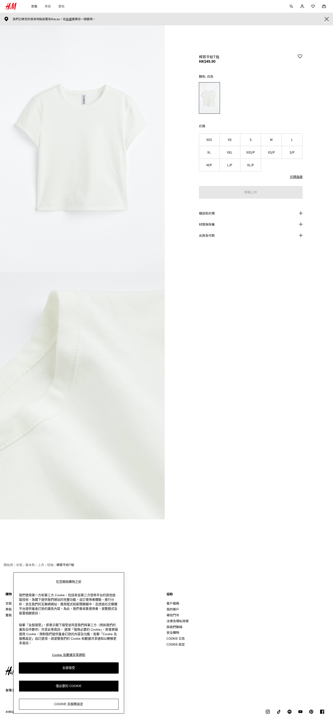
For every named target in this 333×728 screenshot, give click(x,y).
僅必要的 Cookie (69, 686)
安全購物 (172, 632)
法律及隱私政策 (177, 621)
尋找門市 (172, 615)
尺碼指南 (296, 176)
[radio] (209, 98)
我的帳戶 (172, 609)
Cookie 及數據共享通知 (68, 655)
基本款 (30, 564)
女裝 (34, 6)
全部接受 (68, 668)
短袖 (50, 564)
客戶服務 (172, 603)
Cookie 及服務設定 (68, 704)
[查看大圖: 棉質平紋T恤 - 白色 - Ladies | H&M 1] (82, 148)
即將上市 (250, 192)
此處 (69, 19)
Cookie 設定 (175, 644)
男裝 (48, 6)
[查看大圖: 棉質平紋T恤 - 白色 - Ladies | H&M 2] (82, 396)
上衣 (41, 564)
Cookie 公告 (175, 638)
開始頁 (8, 564)
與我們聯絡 (174, 626)
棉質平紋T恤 (65, 564)
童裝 (61, 6)
